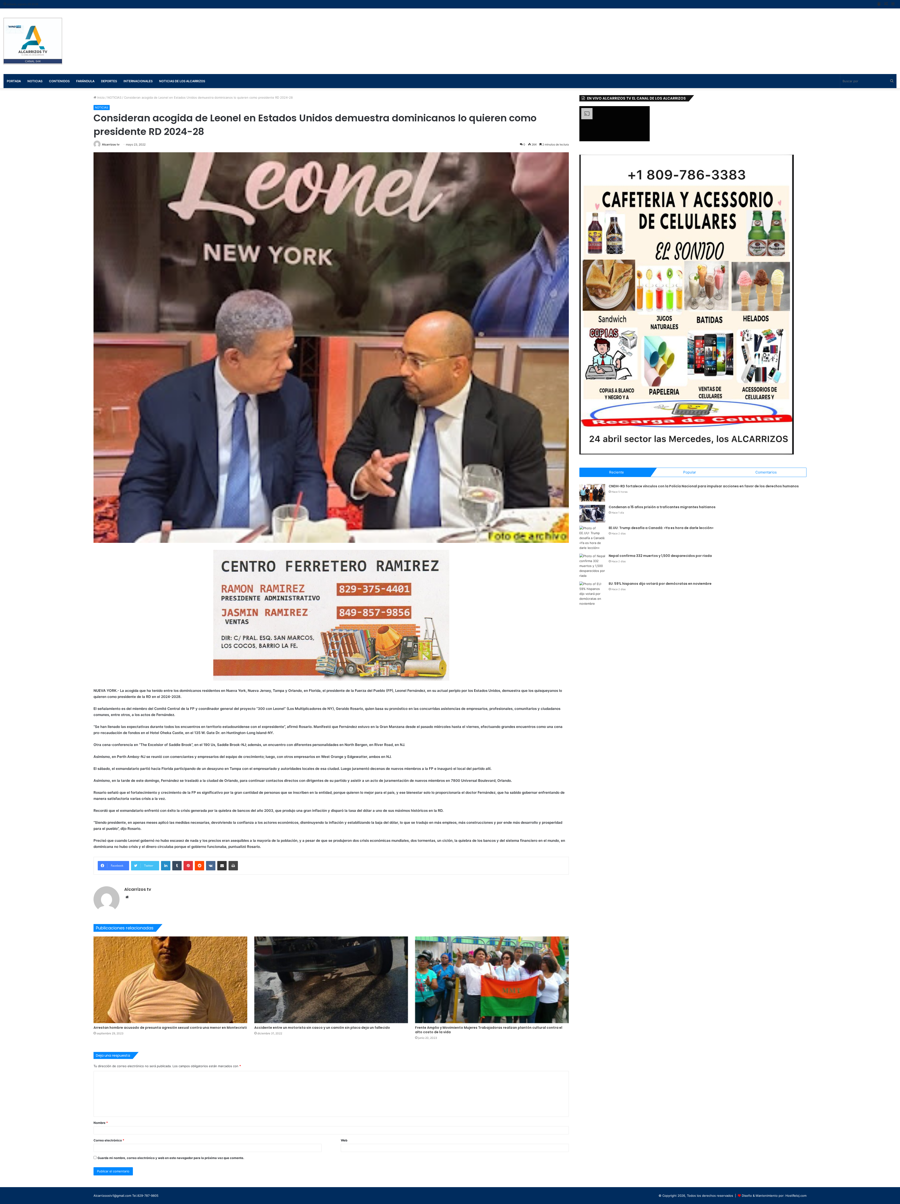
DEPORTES (109, 81)
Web (344, 1140)
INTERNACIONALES (138, 81)
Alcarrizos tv (111, 144)
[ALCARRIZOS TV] (33, 41)
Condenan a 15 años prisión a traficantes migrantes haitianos (662, 507)
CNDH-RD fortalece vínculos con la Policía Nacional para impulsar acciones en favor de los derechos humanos (704, 486)
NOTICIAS (114, 97)
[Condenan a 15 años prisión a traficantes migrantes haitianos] (592, 513)
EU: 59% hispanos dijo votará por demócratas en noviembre (660, 583)
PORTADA (14, 81)
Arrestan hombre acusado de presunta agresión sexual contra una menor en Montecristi (170, 1027)
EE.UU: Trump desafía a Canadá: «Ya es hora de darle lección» (661, 528)
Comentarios (766, 472)
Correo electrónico (109, 1140)
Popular (689, 472)
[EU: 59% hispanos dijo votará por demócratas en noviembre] (592, 593)
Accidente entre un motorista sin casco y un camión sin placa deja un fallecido (322, 1027)
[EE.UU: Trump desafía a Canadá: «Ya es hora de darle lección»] (592, 538)
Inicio (100, 97)
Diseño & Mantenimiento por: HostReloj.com (774, 1195)
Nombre (101, 1123)
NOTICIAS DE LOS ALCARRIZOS (182, 81)
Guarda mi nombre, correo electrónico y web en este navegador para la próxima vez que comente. (171, 1158)
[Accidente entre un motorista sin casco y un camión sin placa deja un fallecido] (331, 979)
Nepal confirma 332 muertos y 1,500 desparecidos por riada (660, 555)
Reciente (616, 472)
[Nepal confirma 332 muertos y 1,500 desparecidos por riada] (592, 566)
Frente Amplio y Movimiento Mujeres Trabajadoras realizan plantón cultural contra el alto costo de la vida (488, 1029)
